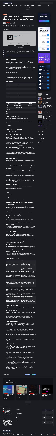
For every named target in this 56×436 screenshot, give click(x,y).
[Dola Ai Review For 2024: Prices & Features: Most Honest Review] (8, 389)
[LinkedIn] (35, 3)
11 (44, 417)
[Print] (29, 26)
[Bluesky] (38, 3)
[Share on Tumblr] (17, 26)
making (12, 78)
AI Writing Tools (45, 113)
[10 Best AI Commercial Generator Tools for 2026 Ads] (40, 94)
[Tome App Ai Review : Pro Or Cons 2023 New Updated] (47, 389)
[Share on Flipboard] (10, 26)
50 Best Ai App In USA (33, 394)
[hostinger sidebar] (44, 58)
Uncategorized (5, 14)
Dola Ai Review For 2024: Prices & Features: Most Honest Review (8, 395)
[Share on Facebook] (6, 26)
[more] (43, 6)
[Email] (26, 26)
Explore (48, 38)
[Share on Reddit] (19, 26)
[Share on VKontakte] (20, 26)
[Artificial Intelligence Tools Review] (7, 3)
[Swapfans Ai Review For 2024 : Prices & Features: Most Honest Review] (40, 121)
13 (47, 417)
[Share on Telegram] (22, 26)
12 (46, 417)
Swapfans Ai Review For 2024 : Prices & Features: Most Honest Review (47, 121)
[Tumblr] (36, 3)
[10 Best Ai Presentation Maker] (21, 389)
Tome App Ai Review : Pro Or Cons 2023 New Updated (46, 395)
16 (52, 417)
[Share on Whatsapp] (13, 26)
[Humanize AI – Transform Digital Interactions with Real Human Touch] (40, 116)
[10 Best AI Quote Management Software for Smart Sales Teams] (40, 106)
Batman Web (8, 22)
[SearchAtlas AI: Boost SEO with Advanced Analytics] (40, 125)
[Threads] (37, 3)
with (32, 154)
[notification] (48, 5)
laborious (13, 68)
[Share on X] (8, 26)
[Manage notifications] (54, 434)
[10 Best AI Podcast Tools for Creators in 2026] (40, 102)
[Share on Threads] (24, 26)
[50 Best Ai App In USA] (34, 389)
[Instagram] (34, 3)
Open (48, 73)
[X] (33, 3)
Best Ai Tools (44, 95)
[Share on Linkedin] (15, 26)
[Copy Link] (27, 26)
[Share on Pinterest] (12, 26)
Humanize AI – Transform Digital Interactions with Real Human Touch (47, 116)
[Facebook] (32, 3)
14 (49, 417)
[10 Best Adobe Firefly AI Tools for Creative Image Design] (40, 112)
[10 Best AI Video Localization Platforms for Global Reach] (40, 98)
